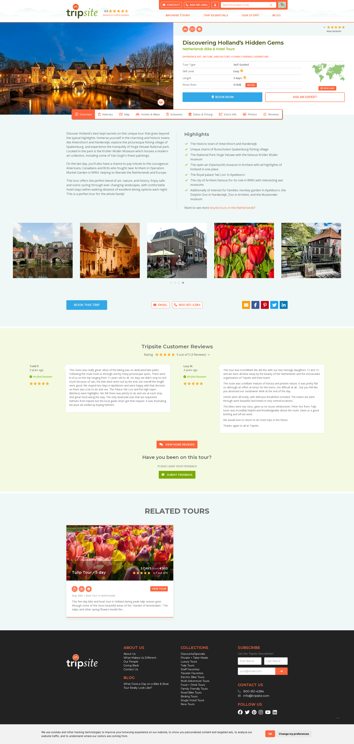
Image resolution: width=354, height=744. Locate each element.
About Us (130, 654)
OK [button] (270, 733)
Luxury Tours (189, 661)
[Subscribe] (281, 671)
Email (162, 305)
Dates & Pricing (203, 114)
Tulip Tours (187, 665)
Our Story (250, 15)
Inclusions (176, 114)
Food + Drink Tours (193, 684)
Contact (173, 4)
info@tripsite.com (256, 696)
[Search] (271, 5)
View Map (328, 88)
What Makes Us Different (140, 657)
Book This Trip (87, 305)
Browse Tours (178, 15)
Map (127, 114)
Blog (277, 15)
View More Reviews (180, 444)
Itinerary (107, 114)
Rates (251, 85)
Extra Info (230, 114)
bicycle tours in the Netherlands (232, 208)
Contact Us (131, 669)
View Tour (159, 588)
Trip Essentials (215, 15)
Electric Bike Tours (192, 677)
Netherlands (193, 49)
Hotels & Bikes (150, 114)
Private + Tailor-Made (194, 657)
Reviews (273, 114)
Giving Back (131, 665)
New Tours (187, 704)
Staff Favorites (190, 669)
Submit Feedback (179, 474)
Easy (236, 71)
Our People (131, 661)
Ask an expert (305, 97)
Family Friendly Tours (194, 688)
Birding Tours (189, 696)
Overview (86, 114)
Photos (252, 114)
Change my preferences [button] (294, 733)
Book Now (224, 97)
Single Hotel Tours (192, 700)
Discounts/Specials (193, 654)
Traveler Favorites (192, 673)
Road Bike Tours (191, 692)
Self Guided (241, 64)
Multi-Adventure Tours (195, 681)
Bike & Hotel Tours (219, 49)
